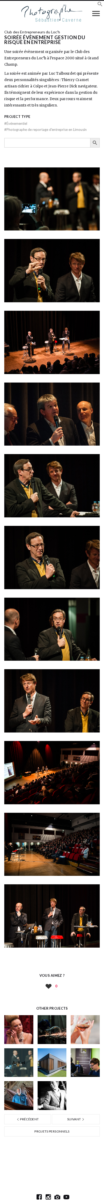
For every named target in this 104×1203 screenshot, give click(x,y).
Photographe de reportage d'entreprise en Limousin (45, 129)
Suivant (74, 1119)
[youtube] (66, 1197)
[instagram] (48, 1197)
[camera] (57, 1197)
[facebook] (39, 1197)
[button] (100, 4)
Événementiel (15, 123)
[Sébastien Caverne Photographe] (52, 13)
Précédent (29, 1119)
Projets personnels (51, 1131)
